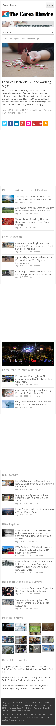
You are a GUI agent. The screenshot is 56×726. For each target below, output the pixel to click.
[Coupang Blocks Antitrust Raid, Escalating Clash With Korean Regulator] (8, 627)
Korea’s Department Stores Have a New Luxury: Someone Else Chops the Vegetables (34, 483)
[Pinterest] (39, 123)
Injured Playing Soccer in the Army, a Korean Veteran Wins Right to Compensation (33, 260)
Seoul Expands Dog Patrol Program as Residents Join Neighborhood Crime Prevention (25, 687)
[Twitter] (4, 123)
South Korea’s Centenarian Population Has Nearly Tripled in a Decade (34, 589)
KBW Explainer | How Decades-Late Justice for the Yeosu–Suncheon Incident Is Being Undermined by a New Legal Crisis (33, 565)
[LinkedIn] (16, 123)
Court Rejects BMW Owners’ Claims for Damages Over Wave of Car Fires (34, 273)
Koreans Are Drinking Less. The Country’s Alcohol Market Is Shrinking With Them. (33, 379)
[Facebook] (10, 123)
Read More (22, 113)
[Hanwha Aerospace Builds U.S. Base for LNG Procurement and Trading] (8, 649)
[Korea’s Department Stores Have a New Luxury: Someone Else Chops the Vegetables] (8, 483)
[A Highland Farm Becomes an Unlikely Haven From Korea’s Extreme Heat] (8, 210)
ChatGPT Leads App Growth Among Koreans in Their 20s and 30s (33, 392)
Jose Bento (7, 685)
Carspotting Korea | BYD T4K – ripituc (18, 666)
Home (4, 39)
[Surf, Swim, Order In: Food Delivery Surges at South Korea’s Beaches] (8, 404)
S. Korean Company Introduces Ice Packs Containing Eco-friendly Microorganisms (26, 678)
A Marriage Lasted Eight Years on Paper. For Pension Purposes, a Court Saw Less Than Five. (34, 246)
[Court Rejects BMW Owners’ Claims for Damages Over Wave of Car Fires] (8, 273)
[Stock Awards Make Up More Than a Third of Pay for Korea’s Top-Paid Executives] (8, 602)
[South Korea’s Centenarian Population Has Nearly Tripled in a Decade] (8, 591)
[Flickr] (28, 123)
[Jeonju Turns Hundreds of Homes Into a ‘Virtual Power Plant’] (8, 511)
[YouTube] (34, 123)
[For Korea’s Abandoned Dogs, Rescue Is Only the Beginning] (21, 640)
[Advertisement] (28, 158)
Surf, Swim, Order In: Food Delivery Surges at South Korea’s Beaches (33, 403)
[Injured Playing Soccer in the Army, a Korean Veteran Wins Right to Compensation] (8, 259)
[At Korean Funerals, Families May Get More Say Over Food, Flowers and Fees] (48, 639)
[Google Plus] (22, 123)
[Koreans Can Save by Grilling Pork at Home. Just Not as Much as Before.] (35, 640)
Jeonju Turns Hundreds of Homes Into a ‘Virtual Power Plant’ (34, 510)
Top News (48, 110)
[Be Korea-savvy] (28, 14)
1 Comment (38, 572)
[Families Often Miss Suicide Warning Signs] (28, 60)
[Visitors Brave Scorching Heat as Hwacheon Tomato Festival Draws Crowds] (8, 221)
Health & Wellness (27, 110)
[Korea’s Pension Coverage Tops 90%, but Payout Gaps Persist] (35, 649)
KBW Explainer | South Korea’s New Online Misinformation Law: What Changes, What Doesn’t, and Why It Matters (33, 534)
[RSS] (45, 123)
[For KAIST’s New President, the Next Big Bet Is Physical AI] (48, 648)
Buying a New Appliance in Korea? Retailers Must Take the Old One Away (32, 498)
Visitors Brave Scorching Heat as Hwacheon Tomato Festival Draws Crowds (32, 222)
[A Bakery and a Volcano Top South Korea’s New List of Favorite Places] (8, 199)
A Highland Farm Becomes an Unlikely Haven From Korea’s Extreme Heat (34, 209)
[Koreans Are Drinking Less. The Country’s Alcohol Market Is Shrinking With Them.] (8, 378)
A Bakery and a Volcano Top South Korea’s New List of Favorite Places (33, 198)
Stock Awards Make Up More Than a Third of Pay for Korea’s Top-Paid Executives (33, 603)
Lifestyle (39, 110)
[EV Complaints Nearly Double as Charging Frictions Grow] (21, 649)
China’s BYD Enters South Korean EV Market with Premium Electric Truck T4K (27, 669)
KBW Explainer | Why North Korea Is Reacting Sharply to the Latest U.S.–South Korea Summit (33, 550)
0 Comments (35, 202)
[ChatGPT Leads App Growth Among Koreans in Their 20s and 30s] (8, 393)
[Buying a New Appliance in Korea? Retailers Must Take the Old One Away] (8, 497)
